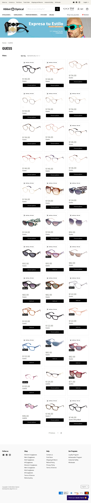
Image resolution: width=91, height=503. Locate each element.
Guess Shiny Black (75, 420)
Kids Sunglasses (29, 470)
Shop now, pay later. (73, 15)
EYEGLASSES (6, 15)
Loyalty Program (74, 455)
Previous (52, 433)
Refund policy (28, 478)
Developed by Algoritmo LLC (9, 489)
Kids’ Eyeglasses (29, 460)
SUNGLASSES (18, 15)
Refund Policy (50, 462)
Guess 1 (48, 416)
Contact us (11, 2)
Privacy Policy (50, 465)
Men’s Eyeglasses (29, 457)
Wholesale (57, 2)
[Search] (57, 9)
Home (4, 43)
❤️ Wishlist (85, 15)
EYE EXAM (44, 15)
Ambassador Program (75, 457)
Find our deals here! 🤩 (78, 498)
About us (4, 2)
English (85, 2)
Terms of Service (29, 475)
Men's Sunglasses (29, 467)
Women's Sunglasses (30, 465)
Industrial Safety (49, 2)
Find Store (19, 2)
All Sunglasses (28, 473)
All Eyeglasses (28, 462)
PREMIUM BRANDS (31, 15)
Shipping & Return (51, 460)
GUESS (24, 389)
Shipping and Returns (37, 2)
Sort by (23, 56)
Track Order (26, 2)
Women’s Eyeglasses (30, 455)
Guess (24, 81)
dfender (51, 15)
